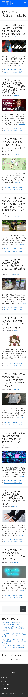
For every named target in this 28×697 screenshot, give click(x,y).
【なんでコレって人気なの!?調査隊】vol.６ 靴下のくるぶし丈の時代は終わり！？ (13, 265)
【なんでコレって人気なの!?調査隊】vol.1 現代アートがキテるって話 (14, 555)
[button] (25, 3)
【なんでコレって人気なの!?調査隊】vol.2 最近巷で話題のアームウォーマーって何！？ (13, 497)
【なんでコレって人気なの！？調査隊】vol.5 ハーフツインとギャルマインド (14, 323)
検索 (3, 605)
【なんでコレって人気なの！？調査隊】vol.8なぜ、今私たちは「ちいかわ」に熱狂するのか (14, 145)
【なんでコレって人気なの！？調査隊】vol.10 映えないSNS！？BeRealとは (13, 29)
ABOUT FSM (5, 685)
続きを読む (22, 65)
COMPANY (4, 688)
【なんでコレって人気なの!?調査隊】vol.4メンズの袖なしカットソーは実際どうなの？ (14, 379)
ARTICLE (4, 677)
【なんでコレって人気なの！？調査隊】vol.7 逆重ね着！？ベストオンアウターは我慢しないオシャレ (13, 205)
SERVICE (4, 681)
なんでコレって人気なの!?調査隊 (13, 70)
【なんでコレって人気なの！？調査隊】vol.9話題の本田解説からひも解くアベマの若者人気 (13, 86)
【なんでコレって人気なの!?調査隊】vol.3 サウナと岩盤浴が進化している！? (13, 438)
